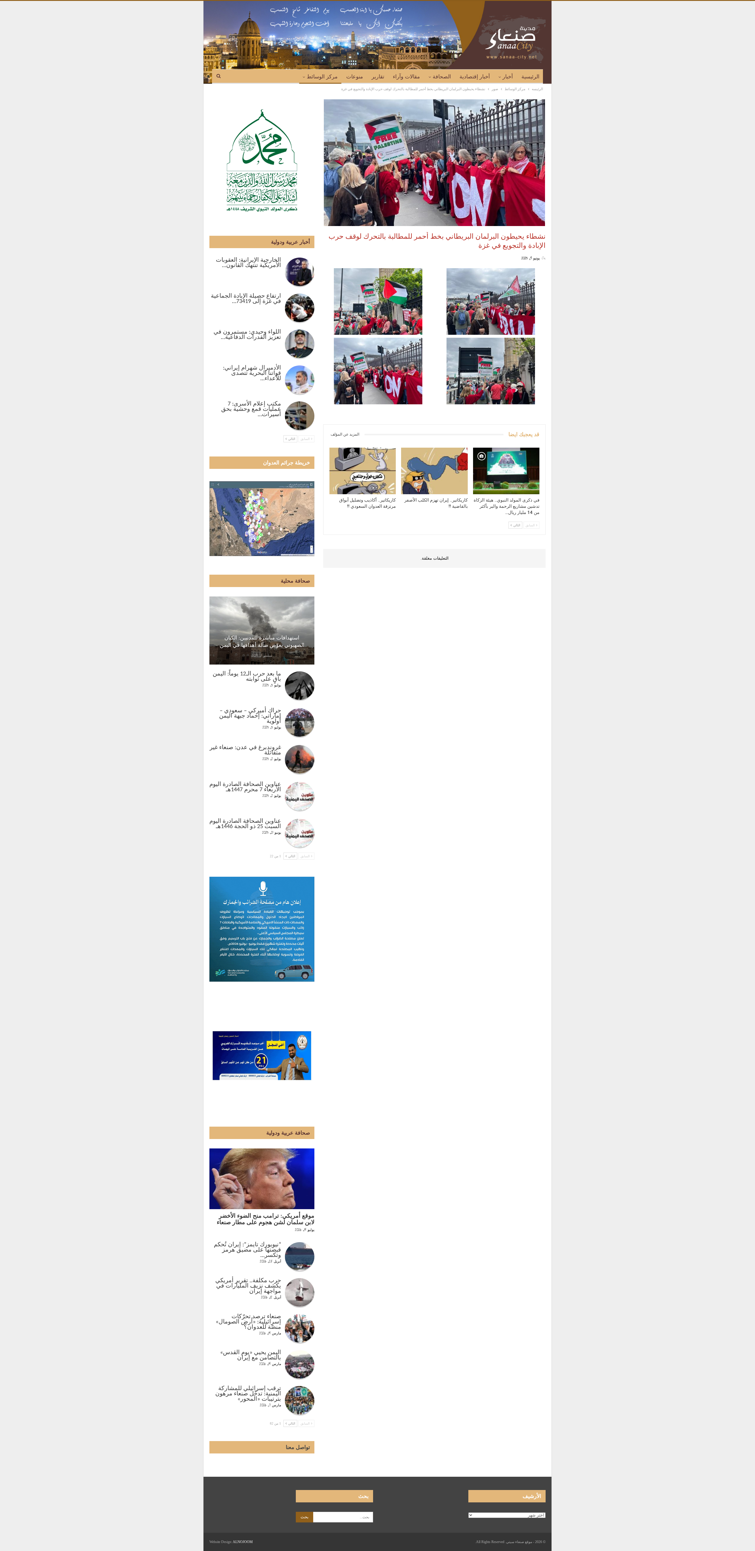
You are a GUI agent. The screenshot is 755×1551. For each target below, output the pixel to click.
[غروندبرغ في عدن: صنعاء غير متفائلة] (299, 759)
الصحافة (442, 77)
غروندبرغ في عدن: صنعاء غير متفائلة (245, 750)
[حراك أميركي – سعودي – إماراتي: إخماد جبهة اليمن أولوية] (299, 723)
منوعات (354, 77)
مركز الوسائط (322, 77)
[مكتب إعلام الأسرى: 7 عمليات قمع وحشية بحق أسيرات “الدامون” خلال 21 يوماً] (299, 416)
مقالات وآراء (406, 77)
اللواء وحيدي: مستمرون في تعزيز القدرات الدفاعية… (247, 334)
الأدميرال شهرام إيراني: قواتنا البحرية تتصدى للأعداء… (252, 373)
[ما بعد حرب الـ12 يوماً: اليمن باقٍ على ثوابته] (299, 686)
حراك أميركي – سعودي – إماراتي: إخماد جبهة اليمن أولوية (250, 716)
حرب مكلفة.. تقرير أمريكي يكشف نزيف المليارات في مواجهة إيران (248, 1286)
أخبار (508, 77)
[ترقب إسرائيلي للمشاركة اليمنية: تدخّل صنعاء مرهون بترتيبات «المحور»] (299, 1400)
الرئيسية (530, 77)
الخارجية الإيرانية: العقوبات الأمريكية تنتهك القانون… (248, 262)
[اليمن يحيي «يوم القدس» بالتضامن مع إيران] (299, 1364)
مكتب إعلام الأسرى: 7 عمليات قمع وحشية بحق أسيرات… (251, 409)
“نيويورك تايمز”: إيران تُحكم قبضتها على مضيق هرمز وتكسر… (247, 1250)
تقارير (378, 77)
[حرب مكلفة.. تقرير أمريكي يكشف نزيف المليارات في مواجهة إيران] (299, 1293)
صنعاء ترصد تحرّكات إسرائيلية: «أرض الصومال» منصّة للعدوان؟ (248, 1322)
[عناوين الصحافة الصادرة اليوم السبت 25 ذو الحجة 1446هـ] (299, 833)
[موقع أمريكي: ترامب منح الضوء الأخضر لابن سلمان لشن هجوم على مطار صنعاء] (261, 1178)
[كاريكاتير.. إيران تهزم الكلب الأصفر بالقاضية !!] (434, 471)
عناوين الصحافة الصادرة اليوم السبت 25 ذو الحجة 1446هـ (245, 824)
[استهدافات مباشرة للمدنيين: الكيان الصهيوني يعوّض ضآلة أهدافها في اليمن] (262, 630)
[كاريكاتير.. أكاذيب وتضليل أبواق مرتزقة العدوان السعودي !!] (362, 471)
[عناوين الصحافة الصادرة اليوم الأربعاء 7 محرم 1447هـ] (299, 796)
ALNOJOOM (243, 1542)
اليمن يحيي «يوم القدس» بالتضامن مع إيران (250, 1355)
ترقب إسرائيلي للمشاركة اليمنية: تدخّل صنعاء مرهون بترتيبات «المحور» (248, 1394)
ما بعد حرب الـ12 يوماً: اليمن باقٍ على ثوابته (247, 676)
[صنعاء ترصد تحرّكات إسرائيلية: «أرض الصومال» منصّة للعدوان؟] (299, 1329)
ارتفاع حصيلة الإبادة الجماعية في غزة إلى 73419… (246, 298)
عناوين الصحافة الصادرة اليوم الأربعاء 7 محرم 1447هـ (245, 787)
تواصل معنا (298, 1447)
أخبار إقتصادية (474, 77)
